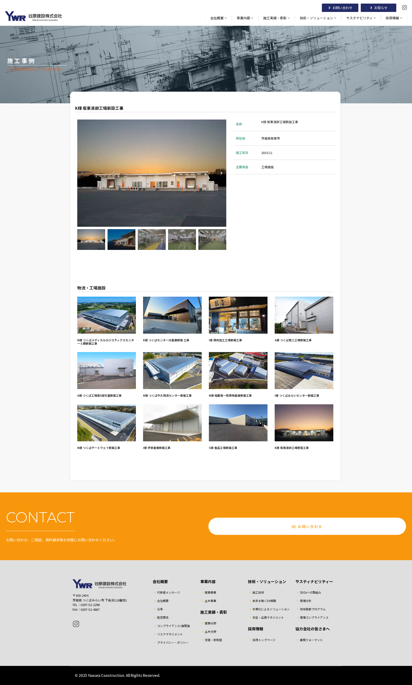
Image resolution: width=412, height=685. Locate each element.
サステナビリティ (359, 18)
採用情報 (392, 18)
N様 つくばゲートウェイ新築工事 (98, 448)
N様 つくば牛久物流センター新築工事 (167, 395)
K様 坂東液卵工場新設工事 (292, 448)
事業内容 (243, 18)
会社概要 (217, 18)
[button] (82, 173)
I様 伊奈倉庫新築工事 (156, 448)
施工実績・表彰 (275, 18)
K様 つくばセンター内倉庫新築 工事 (166, 340)
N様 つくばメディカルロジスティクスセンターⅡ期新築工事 (105, 341)
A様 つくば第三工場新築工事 (293, 340)
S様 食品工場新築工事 (223, 448)
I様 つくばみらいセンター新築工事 (297, 395)
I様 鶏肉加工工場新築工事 (225, 340)
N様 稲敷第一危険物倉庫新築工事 (230, 395)
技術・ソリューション (316, 18)
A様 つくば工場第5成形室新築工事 (99, 395)
